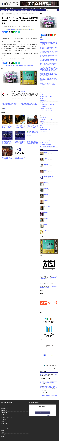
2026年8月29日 (43, 45)
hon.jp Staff (13, 26)
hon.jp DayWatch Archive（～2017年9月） (48, 146)
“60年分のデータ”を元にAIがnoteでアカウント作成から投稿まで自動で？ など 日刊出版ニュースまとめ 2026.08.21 (48, 84)
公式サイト (42, 135)
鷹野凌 (45, 152)
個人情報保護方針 (4, 423)
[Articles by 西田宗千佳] (42, 196)
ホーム (2, 8)
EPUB (5, 108)
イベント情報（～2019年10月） (45, 144)
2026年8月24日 (43, 71)
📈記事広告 (42, 121)
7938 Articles (22, 91)
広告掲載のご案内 (4, 410)
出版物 (22, 8)
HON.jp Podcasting (43, 131)
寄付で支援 (3, 434)
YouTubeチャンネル (4, 416)
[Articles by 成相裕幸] (42, 184)
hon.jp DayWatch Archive (24, 26)
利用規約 (2, 421)
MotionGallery (47, 383)
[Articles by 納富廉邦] (42, 215)
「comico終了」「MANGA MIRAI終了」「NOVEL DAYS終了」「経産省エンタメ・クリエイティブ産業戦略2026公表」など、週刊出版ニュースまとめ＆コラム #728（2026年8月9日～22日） (49, 69)
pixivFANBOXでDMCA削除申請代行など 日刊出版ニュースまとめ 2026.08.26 (48, 56)
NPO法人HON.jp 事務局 (48, 176)
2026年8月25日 (43, 61)
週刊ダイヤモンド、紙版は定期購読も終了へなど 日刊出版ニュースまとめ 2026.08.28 (49, 48)
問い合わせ (3, 436)
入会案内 (2, 432)
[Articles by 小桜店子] (42, 166)
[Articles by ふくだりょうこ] (42, 233)
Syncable (49, 385)
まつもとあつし (47, 206)
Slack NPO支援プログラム (47, 386)
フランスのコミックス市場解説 (46, 110)
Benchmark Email (49, 381)
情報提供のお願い (4, 414)
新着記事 (6, 8)
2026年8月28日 (43, 49)
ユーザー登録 (39, 8)
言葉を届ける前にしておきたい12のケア (47, 104)
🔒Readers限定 (43, 100)
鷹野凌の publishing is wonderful (46, 108)
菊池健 (45, 224)
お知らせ (26, 8)
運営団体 (45, 8)
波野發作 (46, 188)
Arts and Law (42, 381)
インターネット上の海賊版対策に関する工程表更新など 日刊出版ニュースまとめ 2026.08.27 (49, 52)
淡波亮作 (55, 374)
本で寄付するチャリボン (45, 388)
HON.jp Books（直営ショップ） (46, 133)
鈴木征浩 (45, 374)
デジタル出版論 (43, 106)
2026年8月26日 (43, 57)
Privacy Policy (24, 439)
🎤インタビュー (43, 115)
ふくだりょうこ (47, 230)
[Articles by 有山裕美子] (42, 221)
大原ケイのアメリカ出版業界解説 (46, 112)
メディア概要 (33, 8)
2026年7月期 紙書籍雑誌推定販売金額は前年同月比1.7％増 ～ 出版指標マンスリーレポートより (48, 60)
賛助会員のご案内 (4, 412)
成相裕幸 (46, 182)
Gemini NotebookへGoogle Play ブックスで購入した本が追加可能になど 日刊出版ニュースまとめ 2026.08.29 (48, 43)
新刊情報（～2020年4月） (44, 142)
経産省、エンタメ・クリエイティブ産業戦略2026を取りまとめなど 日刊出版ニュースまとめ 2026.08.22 (48, 79)
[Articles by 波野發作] (42, 190)
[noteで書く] (19, 32)
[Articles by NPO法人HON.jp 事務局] (42, 178)
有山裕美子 (46, 218)
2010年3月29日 (6, 26)
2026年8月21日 (43, 87)
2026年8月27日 (43, 53)
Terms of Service (31, 439)
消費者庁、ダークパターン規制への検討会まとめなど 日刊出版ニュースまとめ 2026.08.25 (48, 64)
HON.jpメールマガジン (5, 406)
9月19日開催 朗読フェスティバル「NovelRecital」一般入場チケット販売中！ (20, 29)
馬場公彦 (46, 170)
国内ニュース (42, 92)
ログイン (2, 425)
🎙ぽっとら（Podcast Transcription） (47, 119)
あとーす (41, 374)
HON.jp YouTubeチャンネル (45, 129)
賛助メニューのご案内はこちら (48, 368)
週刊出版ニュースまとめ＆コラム (46, 96)
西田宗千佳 (46, 194)
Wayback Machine (32, 96)
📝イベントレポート (43, 117)
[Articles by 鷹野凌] (42, 154)
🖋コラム (41, 102)
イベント (16, 8)
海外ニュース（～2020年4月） (45, 140)
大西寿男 (46, 200)
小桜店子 (46, 164)
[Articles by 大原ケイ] (42, 160)
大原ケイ (46, 158)
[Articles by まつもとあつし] (42, 209)
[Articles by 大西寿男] (42, 202)
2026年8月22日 (43, 82)
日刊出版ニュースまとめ (44, 94)
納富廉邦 (46, 212)
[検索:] (51, 10)
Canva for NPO (47, 382)
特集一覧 (11, 8)
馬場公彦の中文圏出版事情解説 (46, 113)
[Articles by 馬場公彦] (42, 172)
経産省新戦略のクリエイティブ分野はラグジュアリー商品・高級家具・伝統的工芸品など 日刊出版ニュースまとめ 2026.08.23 (48, 74)
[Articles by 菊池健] (42, 227)
